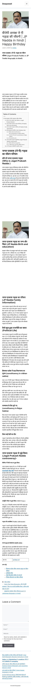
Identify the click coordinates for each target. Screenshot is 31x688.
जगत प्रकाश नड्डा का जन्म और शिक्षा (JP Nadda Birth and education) (17, 124)
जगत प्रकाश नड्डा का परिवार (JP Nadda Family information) (17, 127)
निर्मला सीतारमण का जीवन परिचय (14, 577)
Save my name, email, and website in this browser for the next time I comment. (15, 639)
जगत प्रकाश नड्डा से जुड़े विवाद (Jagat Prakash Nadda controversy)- (17, 140)
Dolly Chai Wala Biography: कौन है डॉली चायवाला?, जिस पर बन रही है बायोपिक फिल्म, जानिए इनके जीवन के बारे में (15, 586)
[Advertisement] (15, 77)
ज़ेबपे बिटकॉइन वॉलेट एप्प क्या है (14, 575)
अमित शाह (12, 178)
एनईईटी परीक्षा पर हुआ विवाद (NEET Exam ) (17, 144)
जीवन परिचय (7, 582)
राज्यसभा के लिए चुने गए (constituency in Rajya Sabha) (18, 135)
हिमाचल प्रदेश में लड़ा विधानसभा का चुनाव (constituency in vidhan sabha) (16, 132)
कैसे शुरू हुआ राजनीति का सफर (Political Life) (16, 130)
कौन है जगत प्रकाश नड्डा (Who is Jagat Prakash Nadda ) (15, 121)
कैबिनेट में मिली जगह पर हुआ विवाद (14, 143)
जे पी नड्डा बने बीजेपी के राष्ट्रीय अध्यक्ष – (15, 146)
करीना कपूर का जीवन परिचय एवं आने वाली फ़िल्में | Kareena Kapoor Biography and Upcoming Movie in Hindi (15, 665)
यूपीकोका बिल (9, 573)
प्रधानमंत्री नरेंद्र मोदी (8, 471)
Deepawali (7, 4)
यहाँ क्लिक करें (16, 560)
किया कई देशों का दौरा (12, 138)
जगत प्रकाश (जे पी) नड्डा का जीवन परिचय (13, 118)
